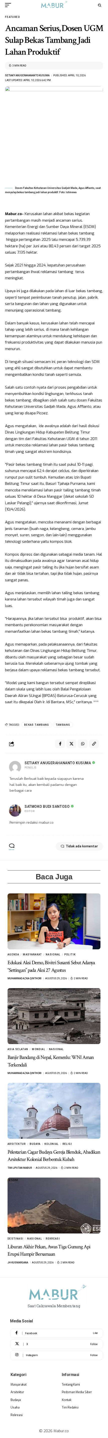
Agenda (13, 954)
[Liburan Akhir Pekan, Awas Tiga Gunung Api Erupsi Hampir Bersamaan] (54, 1205)
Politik (70, 954)
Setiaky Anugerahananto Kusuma (27, 75)
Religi (67, 1144)
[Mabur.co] (54, 5)
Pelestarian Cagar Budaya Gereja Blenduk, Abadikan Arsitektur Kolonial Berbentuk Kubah (54, 1156)
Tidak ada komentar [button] (82, 846)
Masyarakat (32, 954)
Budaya (35, 1144)
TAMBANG (63, 724)
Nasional (53, 954)
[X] (56, 1344)
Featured (12, 17)
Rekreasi (53, 1238)
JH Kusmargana (18, 1262)
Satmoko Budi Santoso (47, 807)
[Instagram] (56, 1355)
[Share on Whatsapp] (83, 744)
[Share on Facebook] (60, 744)
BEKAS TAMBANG (36, 724)
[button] (9, 5)
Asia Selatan (18, 1049)
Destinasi (15, 1238)
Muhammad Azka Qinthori (24, 978)
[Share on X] (71, 744)
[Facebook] (56, 1333)
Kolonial (51, 1144)
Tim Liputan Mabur (20, 1167)
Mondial (38, 1049)
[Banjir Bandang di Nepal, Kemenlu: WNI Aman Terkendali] (54, 1016)
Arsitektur (17, 1144)
